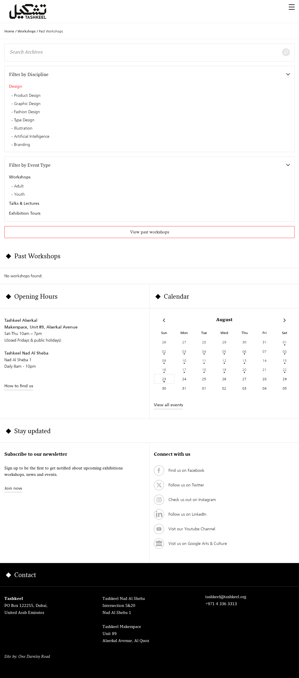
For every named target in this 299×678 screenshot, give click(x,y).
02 (164, 351)
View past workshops (149, 232)
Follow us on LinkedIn (187, 514)
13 (244, 360)
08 (285, 351)
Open (291, 7)
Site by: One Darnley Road (27, 657)
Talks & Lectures (24, 203)
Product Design (27, 96)
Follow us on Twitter (186, 485)
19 (224, 369)
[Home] (35, 11)
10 (184, 360)
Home (9, 31)
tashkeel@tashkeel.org (225, 597)
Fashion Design (27, 112)
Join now (13, 488)
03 (184, 351)
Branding (22, 145)
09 (164, 360)
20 (244, 369)
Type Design (24, 120)
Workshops (27, 31)
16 (164, 369)
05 (224, 351)
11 (204, 360)
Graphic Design (27, 104)
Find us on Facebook (186, 470)
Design (15, 86)
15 (285, 360)
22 (285, 369)
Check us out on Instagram (192, 499)
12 (224, 360)
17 (184, 369)
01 (285, 342)
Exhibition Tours (24, 213)
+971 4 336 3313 (221, 604)
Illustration (23, 128)
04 (204, 351)
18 (204, 369)
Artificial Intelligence (31, 137)
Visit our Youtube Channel (191, 529)
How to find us (18, 386)
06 (244, 351)
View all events (168, 405)
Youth (19, 194)
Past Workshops (51, 31)
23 (164, 379)
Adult (19, 186)
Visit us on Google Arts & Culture (197, 543)
